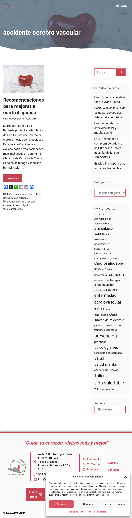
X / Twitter (93, 464)
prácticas (100, 342)
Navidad (109, 325)
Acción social (100, 214)
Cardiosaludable (108, 263)
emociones (99, 290)
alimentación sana (101, 240)
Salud (99, 358)
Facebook (93, 459)
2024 (97, 209)
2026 (113, 209)
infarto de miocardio (109, 320)
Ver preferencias (115, 504)
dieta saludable (104, 285)
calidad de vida (102, 253)
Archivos (100, 403)
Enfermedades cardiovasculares (24, 194)
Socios (114, 370)
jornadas (98, 325)
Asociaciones (101, 244)
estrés (99, 308)
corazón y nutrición (101, 281)
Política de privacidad (96, 512)
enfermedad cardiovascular (107, 298)
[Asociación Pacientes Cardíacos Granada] (6, 6)
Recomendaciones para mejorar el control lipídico (23, 106)
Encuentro (111, 290)
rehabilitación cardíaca (108, 352)
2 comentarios (15, 208)
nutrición (118, 325)
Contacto (113, 469)
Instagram (93, 469)
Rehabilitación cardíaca (15, 198)
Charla (97, 269)
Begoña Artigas (101, 249)
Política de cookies (77, 512)
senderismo (101, 370)
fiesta (108, 309)
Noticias (112, 463)
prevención (105, 336)
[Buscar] (121, 72)
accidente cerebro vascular (21, 201)
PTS (115, 347)
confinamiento (107, 269)
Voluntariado (101, 389)
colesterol (8, 205)
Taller (99, 375)
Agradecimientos (103, 223)
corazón (116, 274)
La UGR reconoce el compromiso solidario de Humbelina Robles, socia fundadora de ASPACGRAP (108, 148)
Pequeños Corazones (105, 330)
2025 (106, 209)
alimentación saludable (104, 231)
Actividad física (102, 218)
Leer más (12, 178)
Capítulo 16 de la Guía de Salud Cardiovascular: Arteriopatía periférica (109, 112)
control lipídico (22, 205)
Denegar (88, 504)
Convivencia (101, 275)
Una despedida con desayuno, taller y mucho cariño (106, 128)
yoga (111, 389)
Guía (113, 314)
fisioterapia (101, 314)
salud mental (105, 364)
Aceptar (61, 504)
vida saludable (109, 383)
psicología (103, 347)
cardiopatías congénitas (105, 258)
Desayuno (115, 280)
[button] (125, 476)
